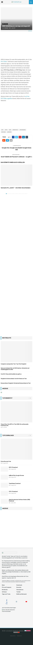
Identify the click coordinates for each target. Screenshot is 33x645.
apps (6, 129)
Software (4, 591)
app (2, 129)
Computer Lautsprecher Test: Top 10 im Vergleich (13, 364)
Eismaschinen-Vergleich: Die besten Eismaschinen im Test (16, 383)
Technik (18, 591)
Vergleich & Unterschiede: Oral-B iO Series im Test (14, 378)
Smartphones (19, 589)
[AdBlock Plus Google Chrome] (4, 477)
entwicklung (22, 129)
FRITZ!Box (4, 61)
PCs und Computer (6, 587)
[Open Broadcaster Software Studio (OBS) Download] (4, 501)
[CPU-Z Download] (4, 493)
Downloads (19, 585)
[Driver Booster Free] (16, 449)
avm (10, 129)
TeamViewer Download (14, 483)
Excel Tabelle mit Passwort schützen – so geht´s (16, 157)
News (3, 585)
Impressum (19, 635)
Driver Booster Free (6, 461)
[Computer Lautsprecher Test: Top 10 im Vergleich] (16, 351)
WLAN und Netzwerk (21, 594)
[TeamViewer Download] (4, 485)
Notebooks (5, 589)
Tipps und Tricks (6, 594)
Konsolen (18, 587)
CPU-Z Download (13, 491)
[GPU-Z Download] (4, 469)
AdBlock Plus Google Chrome (16, 475)
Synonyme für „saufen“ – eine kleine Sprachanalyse (15, 188)
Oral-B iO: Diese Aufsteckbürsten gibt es (11, 374)
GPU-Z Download (13, 467)
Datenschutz (13, 635)
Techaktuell (6, 28)
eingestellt (15, 129)
